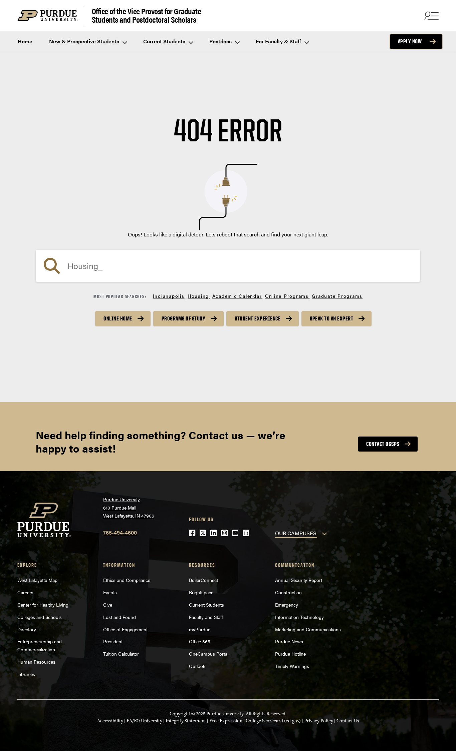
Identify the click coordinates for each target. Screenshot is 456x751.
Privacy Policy (318, 721)
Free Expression (225, 721)
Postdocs (221, 41)
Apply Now (410, 41)
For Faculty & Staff (279, 41)
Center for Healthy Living (42, 604)
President (113, 641)
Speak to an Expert (331, 318)
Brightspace (201, 592)
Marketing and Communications (308, 629)
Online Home (117, 318)
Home (25, 41)
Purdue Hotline (290, 653)
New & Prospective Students (85, 41)
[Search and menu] (431, 15)
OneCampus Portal (208, 653)
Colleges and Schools (39, 617)
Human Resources (36, 661)
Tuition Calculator (121, 653)
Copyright (180, 714)
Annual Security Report (298, 580)
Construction (288, 592)
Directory (26, 629)
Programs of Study (184, 318)
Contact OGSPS (382, 444)
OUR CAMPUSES (295, 533)
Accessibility (110, 721)
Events (110, 592)
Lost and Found (119, 617)
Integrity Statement (186, 721)
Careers (25, 592)
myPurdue (199, 629)
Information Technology (299, 617)
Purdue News (289, 641)
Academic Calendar (237, 295)
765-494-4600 (120, 532)
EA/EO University (144, 721)
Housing (198, 295)
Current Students (165, 41)
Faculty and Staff (206, 617)
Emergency (286, 604)
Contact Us (347, 721)
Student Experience (257, 318)
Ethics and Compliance (126, 580)
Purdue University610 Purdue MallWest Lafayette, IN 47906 (128, 507)
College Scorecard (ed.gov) (273, 721)
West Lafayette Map (37, 580)
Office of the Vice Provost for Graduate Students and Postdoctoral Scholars (146, 15)
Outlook (197, 666)
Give (107, 604)
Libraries (26, 674)
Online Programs (287, 295)
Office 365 (199, 641)
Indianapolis (169, 295)
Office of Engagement (125, 629)
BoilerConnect (203, 580)
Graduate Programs (337, 295)
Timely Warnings (292, 666)
